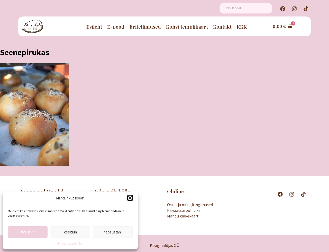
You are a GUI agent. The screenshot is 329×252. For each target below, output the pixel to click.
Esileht (94, 26)
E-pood (115, 26)
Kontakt (222, 26)
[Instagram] (294, 9)
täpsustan (112, 232)
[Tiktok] (306, 9)
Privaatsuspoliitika (70, 243)
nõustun (27, 232)
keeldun (70, 232)
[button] (130, 197)
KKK (242, 26)
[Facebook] (283, 9)
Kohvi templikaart (187, 26)
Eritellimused (145, 26)
